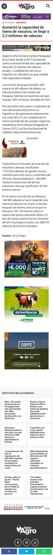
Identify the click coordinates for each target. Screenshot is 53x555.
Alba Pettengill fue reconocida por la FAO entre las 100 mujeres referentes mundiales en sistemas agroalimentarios (39, 459)
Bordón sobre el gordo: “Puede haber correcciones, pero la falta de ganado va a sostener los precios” (12, 485)
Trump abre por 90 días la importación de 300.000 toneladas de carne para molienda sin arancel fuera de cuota (14, 459)
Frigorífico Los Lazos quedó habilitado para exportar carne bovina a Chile (37, 432)
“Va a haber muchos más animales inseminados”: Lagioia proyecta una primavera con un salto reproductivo (39, 485)
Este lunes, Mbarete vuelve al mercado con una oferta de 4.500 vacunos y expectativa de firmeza (13, 435)
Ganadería (21, 23)
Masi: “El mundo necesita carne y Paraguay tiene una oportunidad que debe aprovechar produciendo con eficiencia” (13, 410)
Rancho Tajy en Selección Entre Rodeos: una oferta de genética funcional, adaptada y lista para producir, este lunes (39, 410)
